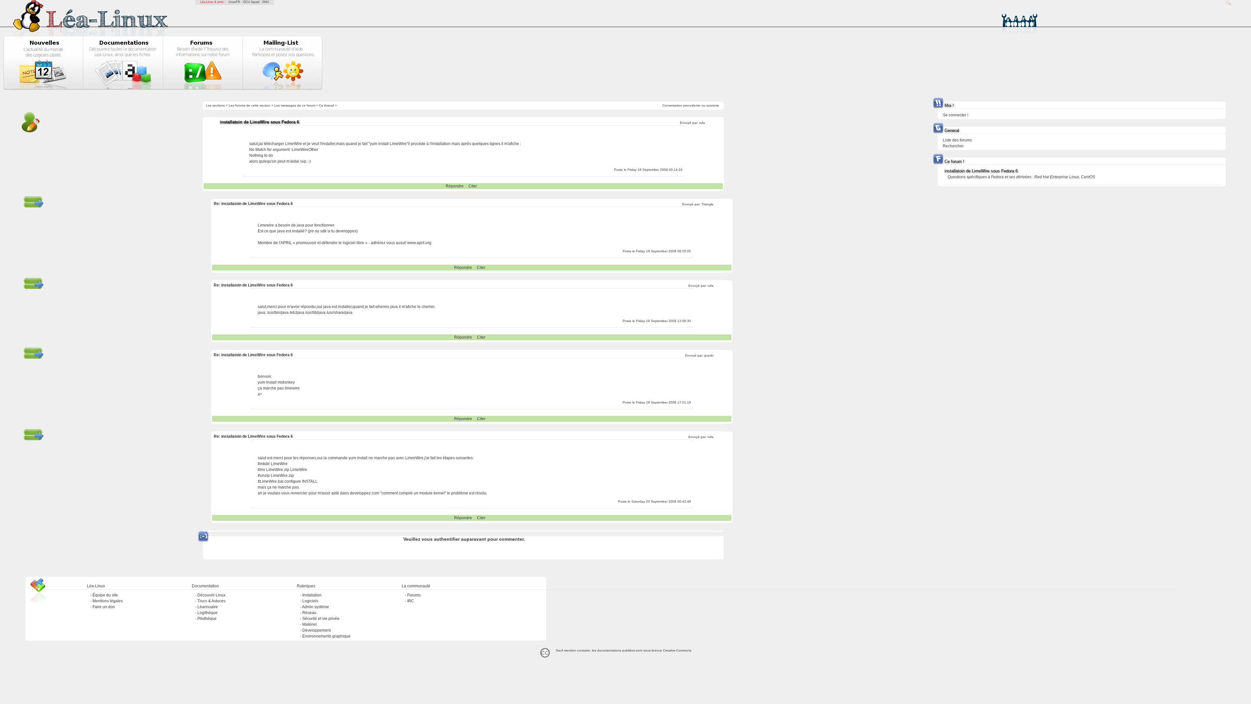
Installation (312, 595)
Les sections (215, 105)
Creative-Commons (677, 650)
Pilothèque (207, 618)
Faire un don (104, 607)
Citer (472, 186)
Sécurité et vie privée (320, 618)
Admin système (315, 607)
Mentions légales (108, 601)
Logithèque (207, 612)
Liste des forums (957, 140)
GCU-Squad (251, 2)
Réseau (309, 612)
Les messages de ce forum (294, 105)
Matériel (309, 624)
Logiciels (310, 601)
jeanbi (708, 355)
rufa (702, 123)
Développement (316, 630)
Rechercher (953, 146)
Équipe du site (105, 595)
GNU (265, 2)
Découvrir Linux (211, 595)
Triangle (707, 204)
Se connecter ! (955, 115)
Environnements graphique (326, 636)
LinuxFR (234, 2)
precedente (691, 105)
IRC (410, 601)
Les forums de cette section (249, 105)
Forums (414, 595)
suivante (712, 105)
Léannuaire (207, 607)
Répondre (455, 186)
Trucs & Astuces (211, 601)
